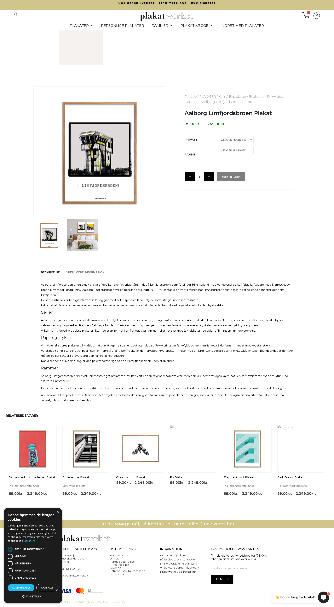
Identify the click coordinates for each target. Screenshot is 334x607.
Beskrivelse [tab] (50, 272)
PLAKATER (79, 26)
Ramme (190, 154)
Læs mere (29, 540)
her (68, 381)
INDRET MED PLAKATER (242, 26)
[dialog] (33, 555)
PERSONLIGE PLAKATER (122, 26)
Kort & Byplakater (232, 96)
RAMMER (160, 26)
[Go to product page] (32, 448)
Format (191, 140)
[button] (15, 14)
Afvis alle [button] (47, 587)
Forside (191, 96)
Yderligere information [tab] (85, 272)
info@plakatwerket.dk (73, 575)
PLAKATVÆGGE (194, 26)
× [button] (57, 512)
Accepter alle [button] (21, 587)
